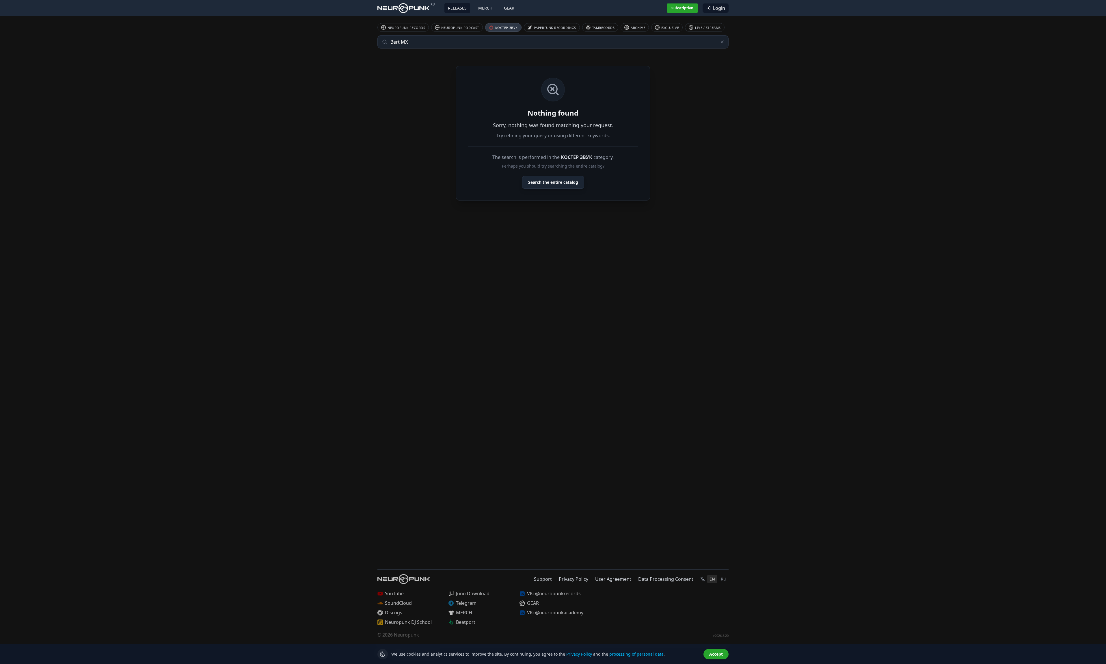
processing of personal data (636, 654)
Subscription (682, 7)
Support (543, 579)
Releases (457, 8)
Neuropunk (406, 635)
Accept (716, 654)
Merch (485, 8)
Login (719, 8)
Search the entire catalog (553, 182)
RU (723, 579)
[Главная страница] (403, 8)
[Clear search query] (722, 42)
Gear (509, 8)
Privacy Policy (573, 579)
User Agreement (613, 579)
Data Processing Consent (665, 579)
